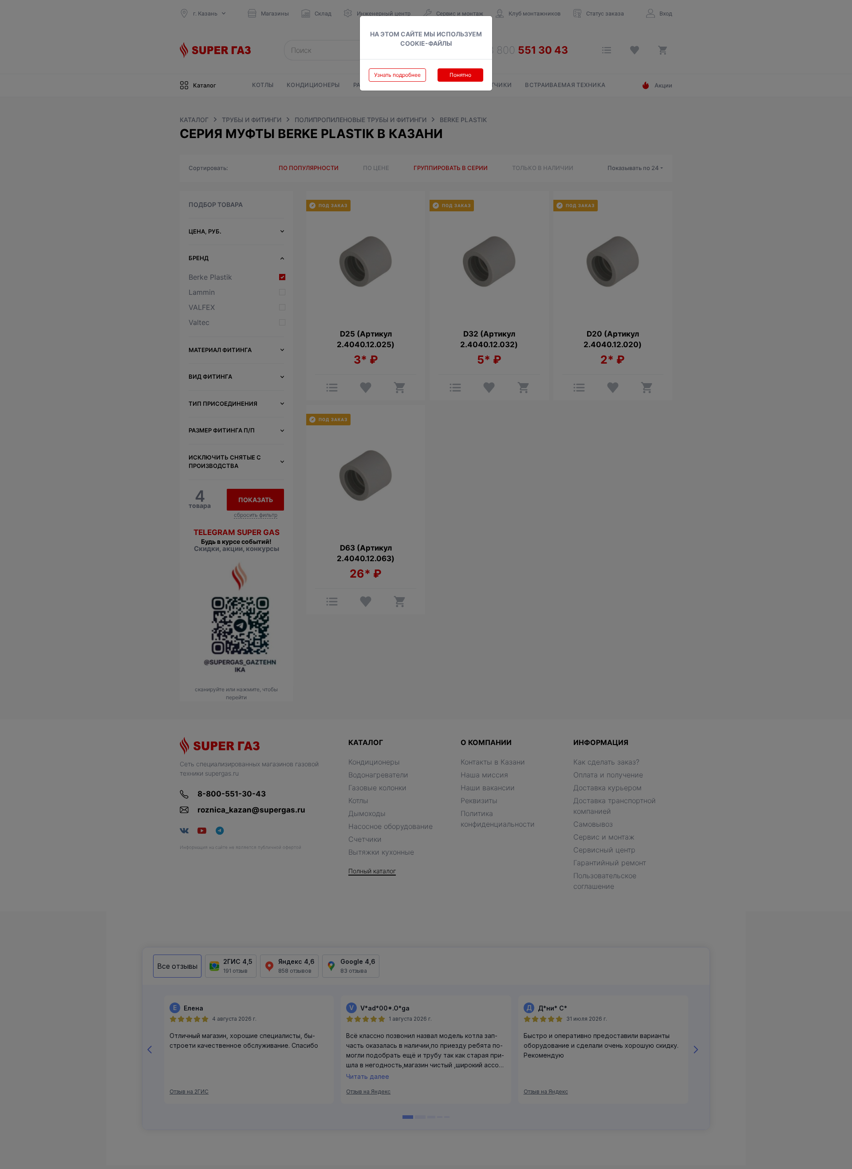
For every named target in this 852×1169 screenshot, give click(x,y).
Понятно (460, 74)
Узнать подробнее (397, 74)
